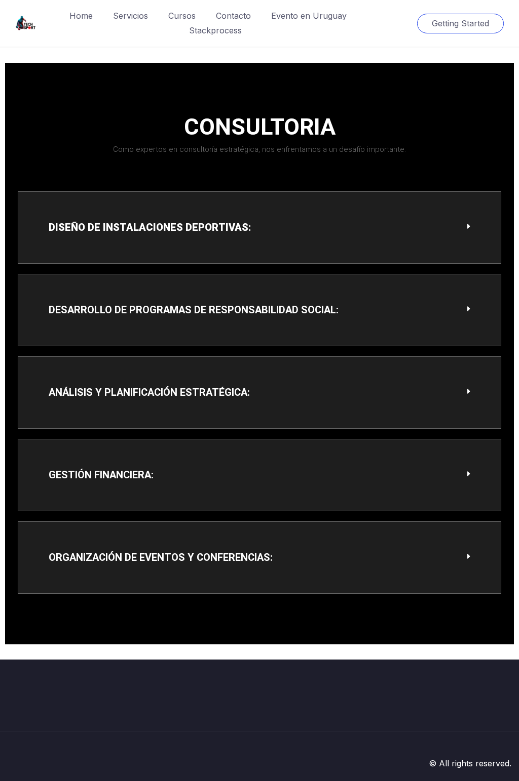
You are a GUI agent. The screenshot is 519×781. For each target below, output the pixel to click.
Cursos (182, 16)
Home (81, 16)
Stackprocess (215, 30)
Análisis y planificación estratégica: (149, 392)
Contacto (233, 16)
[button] (259, 227)
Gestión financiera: (101, 475)
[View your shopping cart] (400, 23)
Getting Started (460, 23)
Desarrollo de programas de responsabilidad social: (194, 310)
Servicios (130, 16)
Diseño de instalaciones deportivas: (150, 227)
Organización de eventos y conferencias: (161, 557)
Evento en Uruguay (309, 16)
